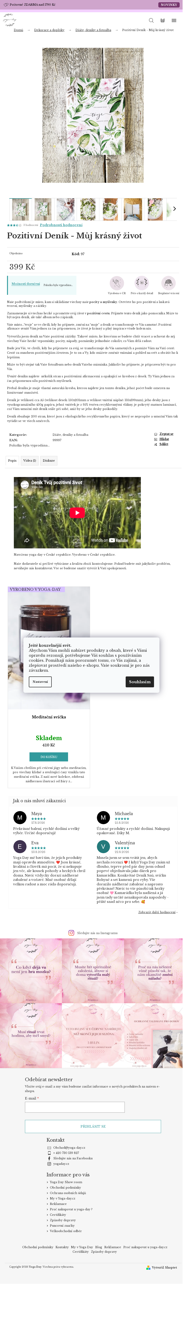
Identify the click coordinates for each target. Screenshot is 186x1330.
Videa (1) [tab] (29, 460)
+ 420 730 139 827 (66, 1153)
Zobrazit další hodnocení (157, 912)
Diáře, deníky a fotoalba (70, 434)
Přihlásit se (93, 1126)
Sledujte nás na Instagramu (97, 933)
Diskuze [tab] (49, 460)
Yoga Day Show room (66, 1182)
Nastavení (40, 681)
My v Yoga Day (82, 1247)
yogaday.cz (61, 1163)
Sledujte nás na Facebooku (73, 1158)
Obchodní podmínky (65, 1187)
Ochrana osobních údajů (68, 1193)
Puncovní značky (62, 1225)
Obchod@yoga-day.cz (69, 1147)
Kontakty (62, 1247)
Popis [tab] (12, 460)
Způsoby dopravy (63, 1220)
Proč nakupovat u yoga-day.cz (145, 1247)
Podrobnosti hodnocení (61, 225)
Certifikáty (58, 1214)
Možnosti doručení (26, 284)
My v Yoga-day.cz (62, 1198)
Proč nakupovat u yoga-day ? (71, 1209)
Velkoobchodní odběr (66, 1231)
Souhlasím (140, 682)
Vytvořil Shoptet (164, 1267)
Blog (98, 1247)
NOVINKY (169, 5)
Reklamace (58, 1204)
